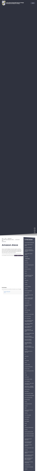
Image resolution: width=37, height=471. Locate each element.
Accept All (16, 255)
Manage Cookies (20, 255)
